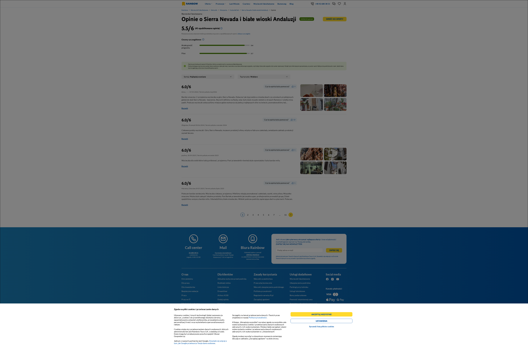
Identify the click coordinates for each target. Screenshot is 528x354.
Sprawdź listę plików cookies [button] (321, 326)
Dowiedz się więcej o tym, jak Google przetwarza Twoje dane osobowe (200, 342)
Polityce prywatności (258, 317)
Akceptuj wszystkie (322, 315)
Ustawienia (326, 321)
